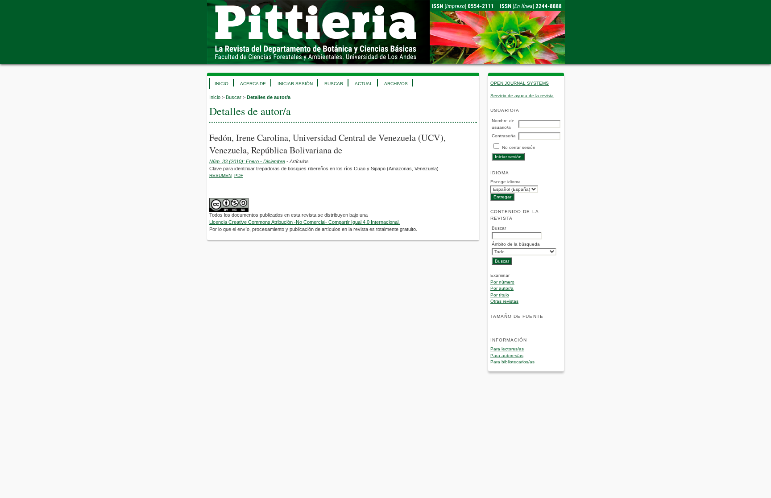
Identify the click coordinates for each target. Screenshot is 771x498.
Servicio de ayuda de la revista (522, 95)
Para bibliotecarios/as (512, 361)
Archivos (396, 83)
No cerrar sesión (518, 147)
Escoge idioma (505, 181)
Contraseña (504, 135)
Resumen (220, 175)
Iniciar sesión (295, 83)
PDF (238, 175)
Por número (502, 282)
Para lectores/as (507, 348)
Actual (364, 83)
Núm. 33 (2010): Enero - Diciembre (247, 161)
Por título (499, 294)
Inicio (221, 83)
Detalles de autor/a (268, 97)
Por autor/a (502, 288)
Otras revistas (504, 301)
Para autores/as (506, 355)
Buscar (333, 83)
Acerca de (253, 83)
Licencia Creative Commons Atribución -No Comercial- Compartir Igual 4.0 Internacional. (304, 222)
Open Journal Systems (519, 83)
